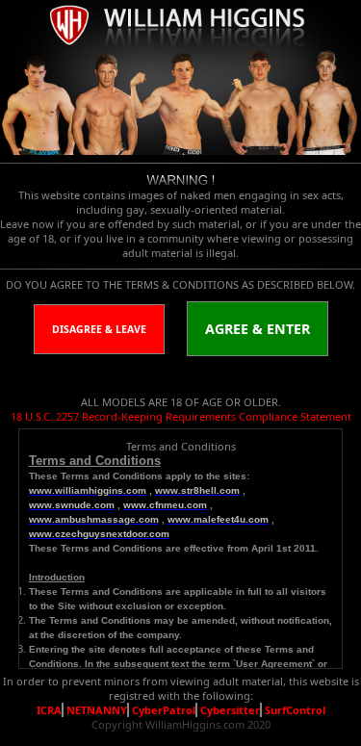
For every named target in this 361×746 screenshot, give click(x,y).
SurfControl (295, 710)
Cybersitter (230, 710)
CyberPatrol (163, 710)
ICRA (49, 710)
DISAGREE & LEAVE (99, 329)
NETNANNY (96, 710)
